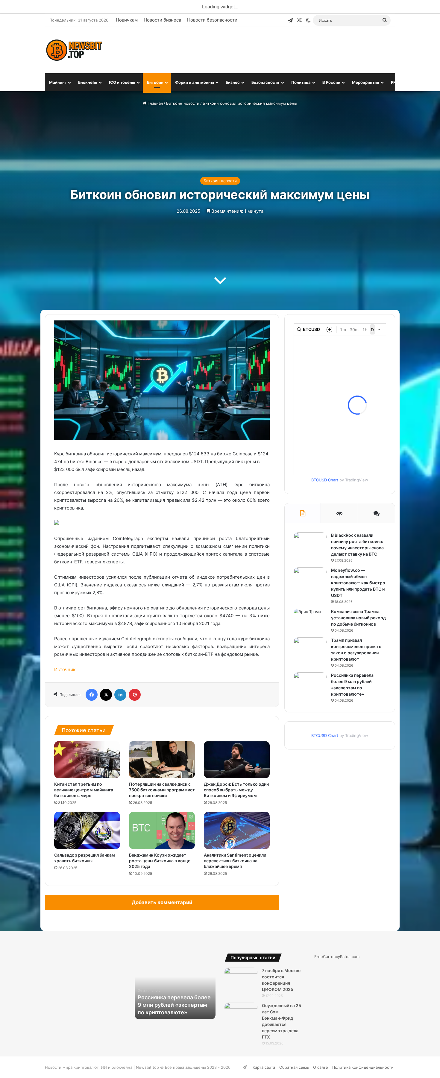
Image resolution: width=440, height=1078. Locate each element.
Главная (154, 103)
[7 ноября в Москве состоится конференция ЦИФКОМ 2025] (240, 979)
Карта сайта (264, 1067)
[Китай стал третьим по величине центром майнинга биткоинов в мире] (87, 759)
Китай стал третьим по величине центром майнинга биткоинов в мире (83, 789)
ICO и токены (122, 82)
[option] (175, 986)
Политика (301, 82)
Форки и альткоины (194, 82)
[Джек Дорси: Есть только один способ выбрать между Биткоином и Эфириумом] (237, 759)
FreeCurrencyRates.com (336, 956)
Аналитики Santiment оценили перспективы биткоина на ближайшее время (235, 860)
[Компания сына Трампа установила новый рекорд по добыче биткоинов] (310, 620)
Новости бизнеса (162, 20)
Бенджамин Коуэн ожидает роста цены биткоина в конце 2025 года (159, 860)
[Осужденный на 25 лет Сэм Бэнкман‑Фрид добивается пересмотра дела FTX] (240, 1014)
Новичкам (127, 20)
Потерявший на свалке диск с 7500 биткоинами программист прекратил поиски (162, 789)
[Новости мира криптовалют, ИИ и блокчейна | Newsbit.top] (74, 50)
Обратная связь (294, 1067)
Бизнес (233, 82)
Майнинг (57, 82)
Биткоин (155, 82)
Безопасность (265, 82)
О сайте (320, 1067)
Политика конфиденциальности (363, 1067)
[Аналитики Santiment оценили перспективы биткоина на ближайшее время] (237, 830)
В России (331, 82)
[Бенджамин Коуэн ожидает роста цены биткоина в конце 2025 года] (162, 830)
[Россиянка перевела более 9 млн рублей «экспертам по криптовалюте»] (310, 683)
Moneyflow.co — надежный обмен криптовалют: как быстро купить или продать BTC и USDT (358, 583)
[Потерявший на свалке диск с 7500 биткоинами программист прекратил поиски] (162, 759)
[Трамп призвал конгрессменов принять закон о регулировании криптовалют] (310, 648)
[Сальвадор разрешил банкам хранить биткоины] (87, 830)
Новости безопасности (212, 20)
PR (393, 82)
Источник (64, 669)
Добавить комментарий (162, 902)
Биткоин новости (182, 103)
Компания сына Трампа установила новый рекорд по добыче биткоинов (358, 618)
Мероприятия (365, 82)
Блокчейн (87, 82)
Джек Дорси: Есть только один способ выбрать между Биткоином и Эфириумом (236, 789)
